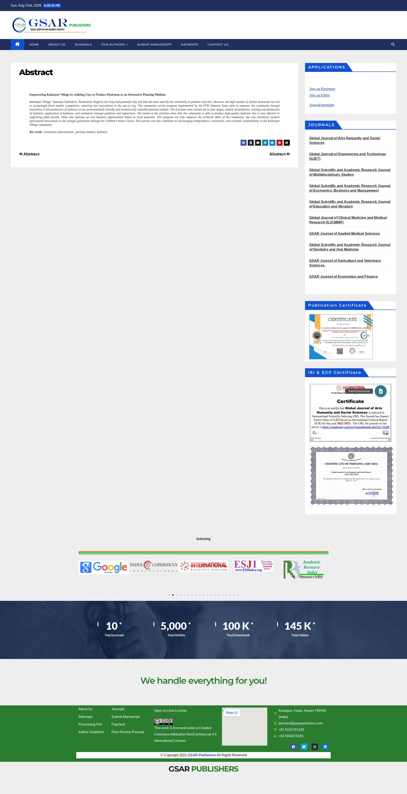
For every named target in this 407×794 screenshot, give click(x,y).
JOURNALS (83, 44)
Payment (118, 724)
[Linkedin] (325, 747)
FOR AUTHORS (113, 44)
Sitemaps (85, 717)
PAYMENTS (189, 44)
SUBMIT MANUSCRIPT (154, 44)
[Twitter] (304, 747)
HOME (34, 44)
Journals (118, 709)
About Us (85, 709)
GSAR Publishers (202, 755)
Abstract (277, 154)
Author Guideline (91, 732)
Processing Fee (90, 724)
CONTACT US (218, 44)
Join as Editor (319, 95)
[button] (393, 44)
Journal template (321, 105)
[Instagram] (315, 747)
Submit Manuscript (125, 717)
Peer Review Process (128, 732)
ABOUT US (56, 44)
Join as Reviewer (322, 89)
